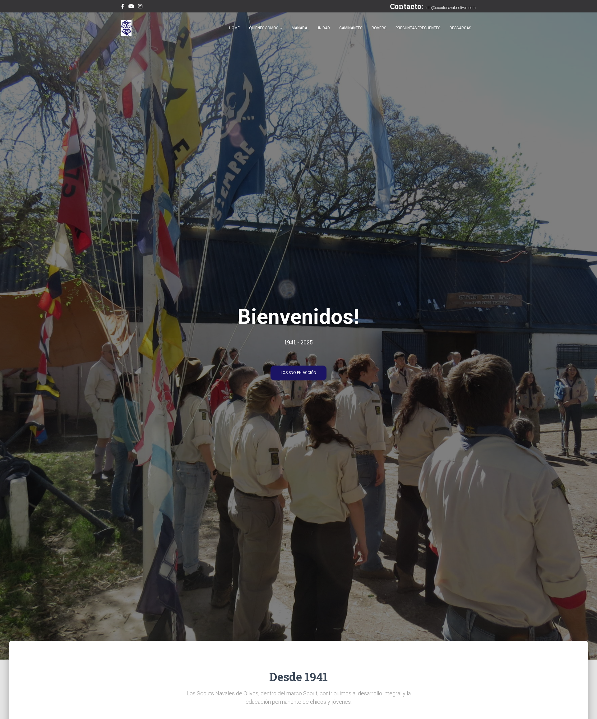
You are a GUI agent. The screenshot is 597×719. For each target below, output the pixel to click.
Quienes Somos (264, 28)
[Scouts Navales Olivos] (126, 28)
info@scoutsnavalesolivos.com (450, 8)
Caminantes (350, 28)
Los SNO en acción (298, 373)
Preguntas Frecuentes (418, 28)
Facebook (122, 7)
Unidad (323, 28)
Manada (299, 28)
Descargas (460, 28)
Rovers (379, 28)
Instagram (140, 7)
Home (234, 28)
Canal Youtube (131, 7)
